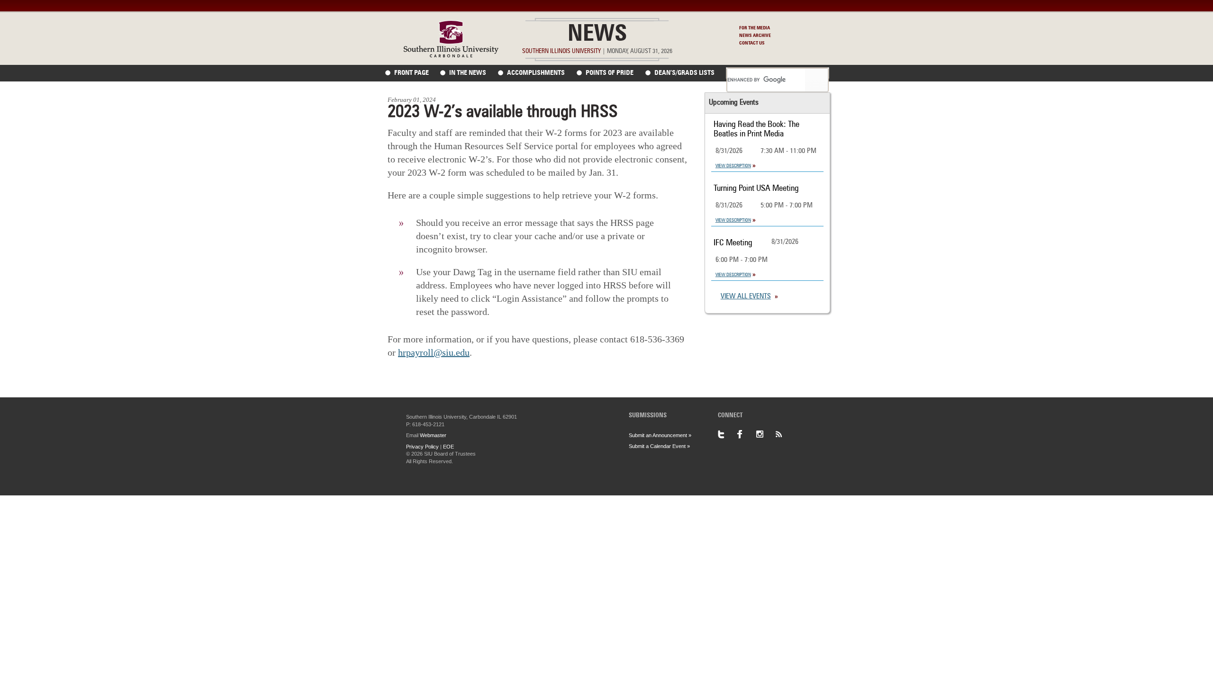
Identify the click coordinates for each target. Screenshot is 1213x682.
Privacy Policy (422, 446)
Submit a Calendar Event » (659, 446)
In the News (467, 73)
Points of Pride (610, 73)
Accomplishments (536, 73)
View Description (733, 165)
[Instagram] (765, 434)
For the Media (754, 28)
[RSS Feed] (784, 434)
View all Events (746, 296)
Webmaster (433, 435)
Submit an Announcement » (660, 435)
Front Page (411, 73)
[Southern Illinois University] (451, 55)
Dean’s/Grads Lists (684, 73)
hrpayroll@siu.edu (434, 352)
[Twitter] (727, 434)
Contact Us (752, 43)
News (597, 35)
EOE (448, 446)
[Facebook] (746, 434)
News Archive (755, 35)
